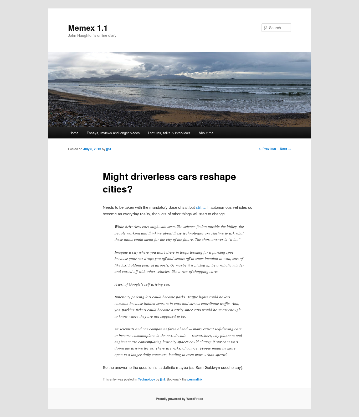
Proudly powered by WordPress (179, 398)
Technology (146, 379)
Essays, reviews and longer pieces (113, 132)
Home (73, 132)
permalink (194, 379)
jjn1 (108, 149)
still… (200, 207)
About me (206, 132)
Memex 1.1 (88, 27)
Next (285, 148)
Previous (267, 148)
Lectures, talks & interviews (169, 132)
